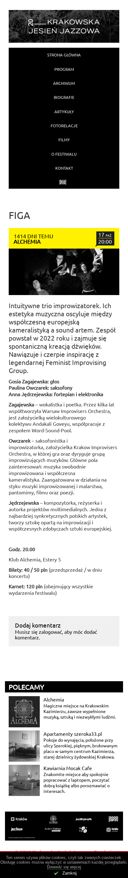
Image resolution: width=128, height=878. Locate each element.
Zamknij (69, 873)
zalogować (50, 631)
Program (64, 69)
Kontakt (64, 168)
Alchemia (53, 699)
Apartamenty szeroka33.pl (72, 733)
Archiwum (64, 83)
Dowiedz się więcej (64, 867)
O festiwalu (64, 154)
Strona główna (64, 54)
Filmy (64, 139)
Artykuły (64, 111)
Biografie (64, 97)
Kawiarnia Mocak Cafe (67, 768)
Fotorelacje (64, 125)
